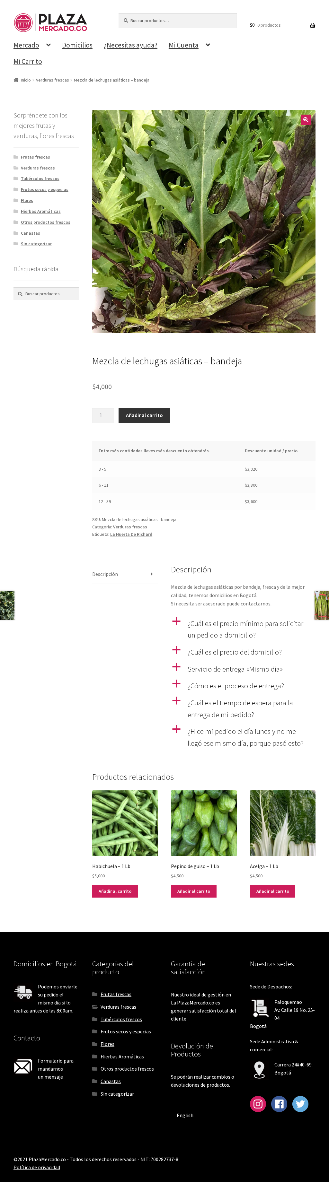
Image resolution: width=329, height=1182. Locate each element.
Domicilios (77, 44)
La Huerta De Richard (131, 534)
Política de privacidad (36, 1167)
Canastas (30, 233)
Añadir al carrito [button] (115, 891)
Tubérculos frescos (40, 178)
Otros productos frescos (45, 222)
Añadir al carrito (144, 415)
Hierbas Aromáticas (41, 211)
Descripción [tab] (105, 574)
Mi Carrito (27, 61)
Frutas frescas (35, 157)
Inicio (26, 80)
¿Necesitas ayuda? (130, 44)
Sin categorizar (36, 244)
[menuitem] (185, 1115)
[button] (306, 120)
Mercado (26, 44)
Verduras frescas (52, 80)
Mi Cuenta (184, 44)
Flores (27, 200)
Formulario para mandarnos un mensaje (56, 1068)
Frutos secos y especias (44, 189)
